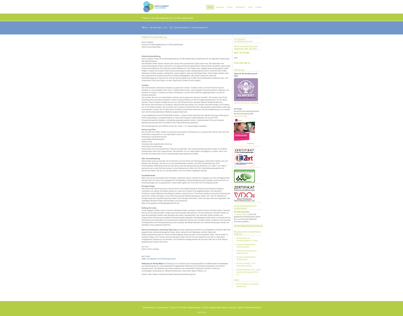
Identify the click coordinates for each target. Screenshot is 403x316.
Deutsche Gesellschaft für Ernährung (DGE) (246, 245)
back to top (201, 312)
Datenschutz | (149, 307)
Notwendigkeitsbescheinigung (248, 225)
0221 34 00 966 (241, 52)
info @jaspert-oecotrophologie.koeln (243, 40)
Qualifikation (240, 7)
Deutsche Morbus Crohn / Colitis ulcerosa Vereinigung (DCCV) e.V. (248, 272)
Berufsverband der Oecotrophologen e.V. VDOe (247, 239)
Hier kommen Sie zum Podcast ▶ (246, 88)
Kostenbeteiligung (241, 214)
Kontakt (258, 7)
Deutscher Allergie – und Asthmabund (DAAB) (245, 264)
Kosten (229, 7)
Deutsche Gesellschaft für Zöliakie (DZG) (246, 258)
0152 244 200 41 (242, 62)
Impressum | (163, 307)
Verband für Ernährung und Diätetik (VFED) (246, 251)
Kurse (250, 7)
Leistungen (220, 7)
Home (210, 7)
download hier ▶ (240, 116)
